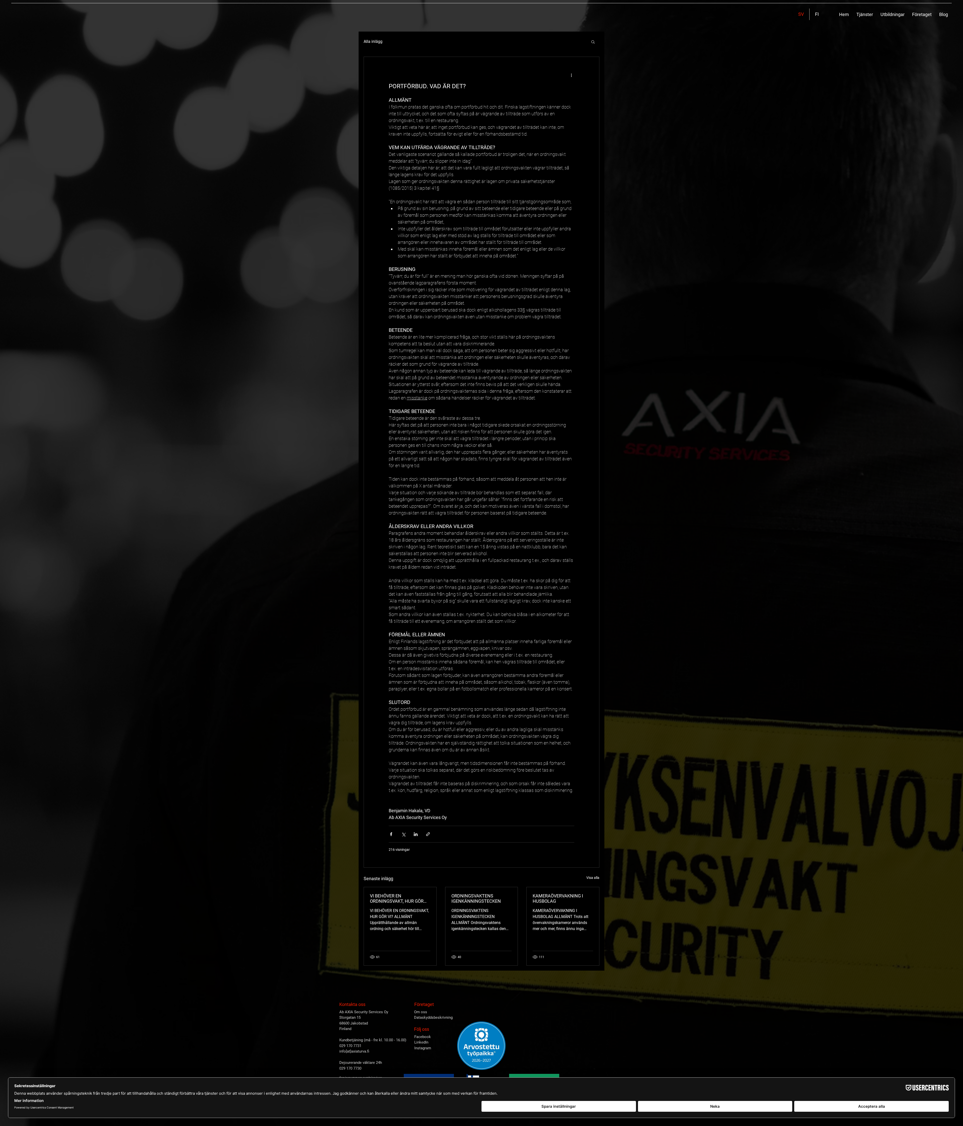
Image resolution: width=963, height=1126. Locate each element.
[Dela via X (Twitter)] (403, 834)
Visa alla (592, 878)
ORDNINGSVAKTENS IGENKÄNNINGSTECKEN (476, 898)
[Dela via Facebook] (391, 834)
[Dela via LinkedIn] (415, 834)
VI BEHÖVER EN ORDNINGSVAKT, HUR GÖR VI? (397, 898)
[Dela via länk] (428, 834)
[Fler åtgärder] (571, 75)
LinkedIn (421, 1042)
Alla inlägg (373, 41)
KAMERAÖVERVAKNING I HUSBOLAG (558, 898)
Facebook (422, 1037)
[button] (865, 14)
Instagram (422, 1048)
